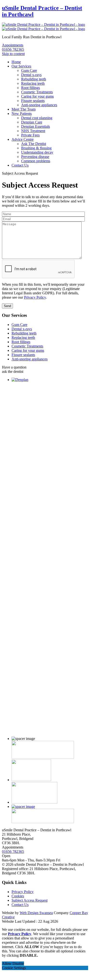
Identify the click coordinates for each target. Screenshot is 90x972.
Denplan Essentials (35, 126)
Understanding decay (37, 152)
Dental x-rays (31, 75)
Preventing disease (35, 157)
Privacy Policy (35, 297)
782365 (13, 49)
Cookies (18, 896)
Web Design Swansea (36, 913)
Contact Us (20, 165)
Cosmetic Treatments (37, 92)
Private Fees (30, 135)
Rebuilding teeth (33, 79)
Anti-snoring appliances (39, 105)
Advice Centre (23, 139)
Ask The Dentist (33, 144)
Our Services (21, 66)
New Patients (22, 114)
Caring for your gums (37, 96)
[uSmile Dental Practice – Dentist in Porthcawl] (43, 26)
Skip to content (13, 54)
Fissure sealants (33, 101)
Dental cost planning (36, 118)
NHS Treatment (33, 131)
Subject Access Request (30, 900)
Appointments (12, 45)
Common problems (35, 161)
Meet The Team (24, 109)
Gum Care (29, 70)
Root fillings (30, 88)
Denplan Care (31, 122)
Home (16, 62)
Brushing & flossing (36, 148)
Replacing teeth (33, 83)
